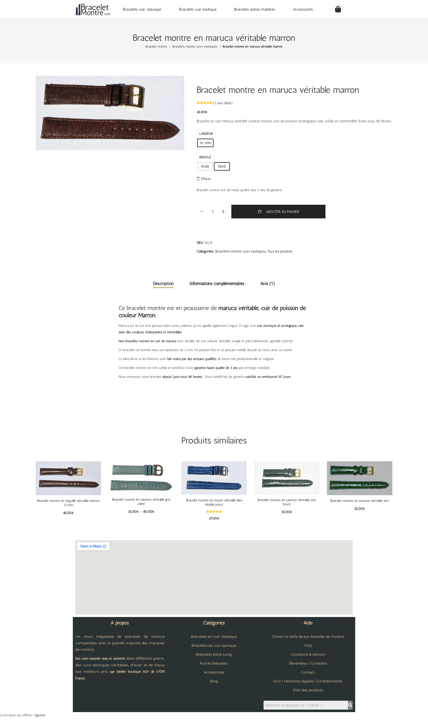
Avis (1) (267, 283)
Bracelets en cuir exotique (213, 645)
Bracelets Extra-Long (214, 654)
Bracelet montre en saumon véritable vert (359, 501)
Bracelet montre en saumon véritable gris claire (141, 501)
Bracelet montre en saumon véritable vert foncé (287, 502)
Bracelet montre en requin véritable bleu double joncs (214, 502)
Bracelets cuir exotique (197, 9)
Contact (308, 672)
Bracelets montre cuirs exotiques (240, 251)
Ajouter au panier (282, 211)
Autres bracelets (214, 663)
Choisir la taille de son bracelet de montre (308, 636)
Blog (214, 681)
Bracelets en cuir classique (214, 636)
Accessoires (303, 9)
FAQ (308, 645)
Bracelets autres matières (254, 9)
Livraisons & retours (308, 654)
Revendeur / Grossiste (308, 663)
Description (163, 283)
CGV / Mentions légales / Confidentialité (307, 681)
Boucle (205, 157)
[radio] (205, 143)
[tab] (163, 284)
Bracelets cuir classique (142, 9)
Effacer (206, 179)
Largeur (206, 133)
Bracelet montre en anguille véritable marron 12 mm (68, 503)
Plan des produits (308, 690)
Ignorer (40, 715)
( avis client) (223, 103)
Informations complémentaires (216, 283)
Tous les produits (280, 251)
